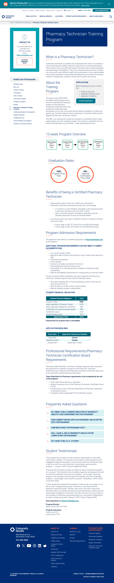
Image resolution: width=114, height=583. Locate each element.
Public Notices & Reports (56, 559)
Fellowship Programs (20, 99)
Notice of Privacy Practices (94, 577)
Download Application (86, 101)
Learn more (85, 5)
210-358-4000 (86, 10)
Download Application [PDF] (24, 61)
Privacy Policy (79, 574)
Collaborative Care (19, 118)
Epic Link (16, 87)
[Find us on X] (23, 545)
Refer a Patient (40, 10)
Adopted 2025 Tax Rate (58, 552)
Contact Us (59, 10)
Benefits (72, 535)
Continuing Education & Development (24, 112)
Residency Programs (20, 101)
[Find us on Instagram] (34, 545)
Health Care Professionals (23, 22)
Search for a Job (75, 531)
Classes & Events (56, 535)
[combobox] (68, 10)
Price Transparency (57, 555)
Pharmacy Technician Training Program (23, 108)
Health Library (55, 541)
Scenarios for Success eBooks (23, 123)
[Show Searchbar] (110, 17)
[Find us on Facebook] (18, 545)
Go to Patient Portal (101, 10)
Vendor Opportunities (58, 563)
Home (12, 22)
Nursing (16, 104)
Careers (31, 10)
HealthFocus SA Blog (58, 538)
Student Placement (19, 115)
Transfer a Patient (19, 90)
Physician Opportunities (77, 541)
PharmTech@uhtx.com (25, 55)
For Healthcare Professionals (96, 529)
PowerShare (17, 93)
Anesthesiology (18, 84)
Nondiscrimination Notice (94, 574)
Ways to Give (50, 10)
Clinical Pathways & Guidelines (22, 121)
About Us (25, 10)
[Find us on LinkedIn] (39, 545)
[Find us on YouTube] (29, 545)
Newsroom (54, 549)
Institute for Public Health (57, 545)
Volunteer (54, 566)
